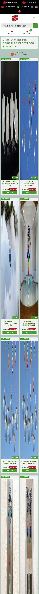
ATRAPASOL (25, 59)
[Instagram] (36, 7)
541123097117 (24, 7)
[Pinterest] (19, 11)
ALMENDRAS (6, 59)
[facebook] (32, 7)
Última (25, 54)
